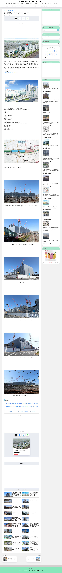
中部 (45, 3)
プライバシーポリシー (27, 570)
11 (47, 53)
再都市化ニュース (16, 3)
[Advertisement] (21, 31)
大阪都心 (31, 3)
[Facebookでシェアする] (19, 18)
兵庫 (42, 3)
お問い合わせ (38, 570)
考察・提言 (10, 3)
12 (49, 53)
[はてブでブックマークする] (23, 18)
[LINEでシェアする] (27, 18)
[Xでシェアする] (16, 18)
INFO (6, 3)
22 (54, 54)
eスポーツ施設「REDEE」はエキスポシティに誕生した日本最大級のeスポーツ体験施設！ (21, 411)
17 (45, 54)
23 (56, 54)
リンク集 (33, 570)
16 (56, 53)
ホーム (42, 570)
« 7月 (43, 58)
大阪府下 (35, 3)
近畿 (39, 3)
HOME (31, 568)
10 (45, 53)
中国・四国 (55, 3)
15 (54, 53)
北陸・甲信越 (50, 3)
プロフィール (21, 570)
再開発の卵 (22, 3)
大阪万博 (27, 3)
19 (49, 54)
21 (52, 54)
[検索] (58, 30)
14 (52, 53)
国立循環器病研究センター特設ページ (11, 72)
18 (47, 54)
